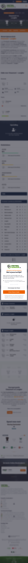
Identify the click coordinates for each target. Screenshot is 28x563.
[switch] (3, 280)
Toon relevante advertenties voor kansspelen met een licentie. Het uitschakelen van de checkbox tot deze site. (15, 281)
